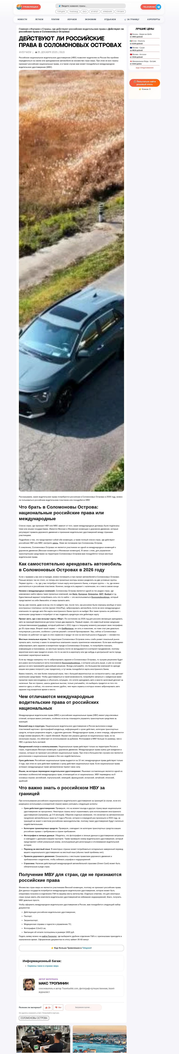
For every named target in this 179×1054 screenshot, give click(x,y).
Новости (22, 19)
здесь (55, 543)
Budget (108, 594)
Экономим (90, 19)
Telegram (86, 948)
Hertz (74, 594)
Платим (55, 19)
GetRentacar (68, 628)
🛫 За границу (131, 19)
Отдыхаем (110, 19)
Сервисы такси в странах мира (43, 966)
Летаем (39, 19)
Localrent (42, 625)
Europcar (82, 594)
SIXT (101, 594)
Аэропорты (153, 19)
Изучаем (72, 19)
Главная (23, 29)
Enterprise (93, 594)
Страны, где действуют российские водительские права (74, 29)
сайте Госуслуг (49, 936)
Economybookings (100, 597)
